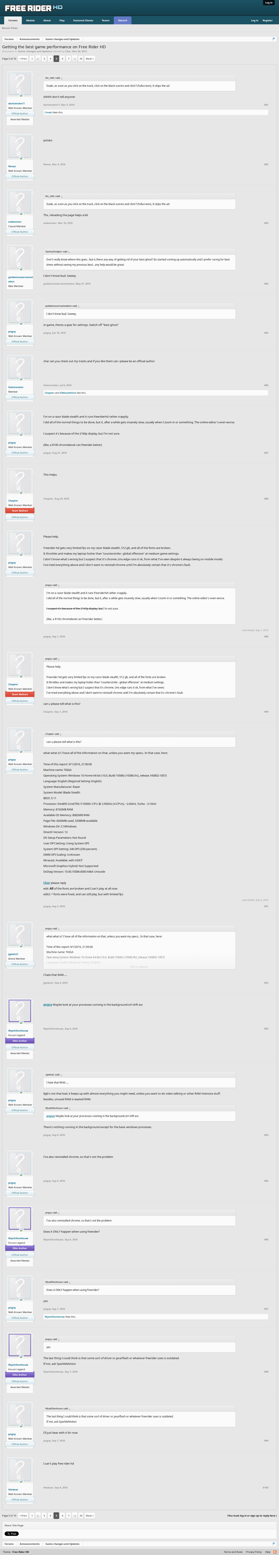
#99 (266, 1440)
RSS (275, 1552)
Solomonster (16, 387)
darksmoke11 (16, 103)
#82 (266, 164)
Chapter (49, 392)
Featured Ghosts (83, 20)
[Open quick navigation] (274, 39)
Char (68, 51)
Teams (105, 20)
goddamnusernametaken (20, 279)
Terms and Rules (233, 1551)
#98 (266, 1371)
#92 (266, 982)
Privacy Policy (254, 1551)
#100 (265, 1487)
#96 (266, 1239)
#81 (266, 104)
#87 (266, 452)
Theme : (16, 1551)
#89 (266, 636)
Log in (268, 2)
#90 (266, 711)
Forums (13, 20)
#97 (266, 1308)
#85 (266, 332)
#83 (266, 223)
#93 (266, 1028)
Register (268, 20)
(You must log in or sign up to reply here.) (252, 1515)
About (47, 20)
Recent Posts (9, 28)
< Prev (23, 58)
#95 (266, 1180)
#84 (266, 283)
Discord (122, 20)
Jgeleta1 (13, 954)
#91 (266, 906)
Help (267, 1551)
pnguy (12, 331)
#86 (266, 385)
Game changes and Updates (35, 51)
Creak (48, 112)
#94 (266, 1135)
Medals (30, 20)
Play (62, 20)
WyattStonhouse (18, 1030)
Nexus (12, 166)
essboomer (15, 221)
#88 (266, 498)
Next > (90, 58)
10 (81, 58)
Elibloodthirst (68, 392)
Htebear (13, 1489)
